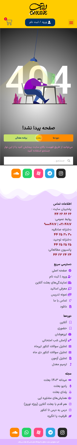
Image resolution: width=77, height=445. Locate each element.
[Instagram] (61, 173)
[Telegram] (49, 173)
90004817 (50, 224)
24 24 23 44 (62, 255)
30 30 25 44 (62, 234)
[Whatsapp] (27, 173)
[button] (71, 22)
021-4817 (65, 224)
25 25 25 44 (62, 245)
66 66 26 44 (62, 214)
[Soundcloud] (16, 173)
